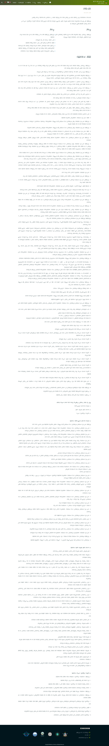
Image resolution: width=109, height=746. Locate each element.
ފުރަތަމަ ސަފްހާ (89, 12)
